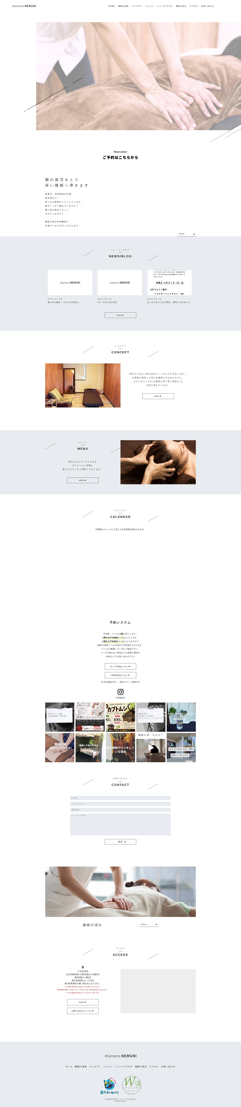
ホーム (69, 1066)
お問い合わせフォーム (81, 1011)
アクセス (194, 6)
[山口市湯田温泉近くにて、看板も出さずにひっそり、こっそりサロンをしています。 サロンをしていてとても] (181, 717)
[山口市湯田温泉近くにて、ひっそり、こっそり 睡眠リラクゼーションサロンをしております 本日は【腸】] (59, 747)
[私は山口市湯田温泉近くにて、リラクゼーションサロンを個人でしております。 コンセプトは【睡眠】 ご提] (120, 747)
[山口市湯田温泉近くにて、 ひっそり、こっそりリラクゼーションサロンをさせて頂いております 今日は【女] (59, 717)
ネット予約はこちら (119, 666)
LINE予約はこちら (119, 675)
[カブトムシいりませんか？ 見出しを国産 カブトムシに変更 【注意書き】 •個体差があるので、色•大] (120, 717)
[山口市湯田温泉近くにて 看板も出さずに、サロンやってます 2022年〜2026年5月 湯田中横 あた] (150, 747)
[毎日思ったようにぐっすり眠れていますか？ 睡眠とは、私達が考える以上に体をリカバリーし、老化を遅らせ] (90, 747)
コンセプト (137, 6)
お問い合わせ (207, 6)
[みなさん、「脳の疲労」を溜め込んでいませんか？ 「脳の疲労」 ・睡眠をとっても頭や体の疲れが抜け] (150, 717)
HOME (111, 6)
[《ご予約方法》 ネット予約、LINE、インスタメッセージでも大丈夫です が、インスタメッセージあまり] (181, 747)
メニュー (150, 6)
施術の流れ (181, 6)
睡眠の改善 (123, 6)
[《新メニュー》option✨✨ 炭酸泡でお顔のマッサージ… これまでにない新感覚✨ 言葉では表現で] (90, 717)
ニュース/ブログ (165, 6)
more (182, 234)
